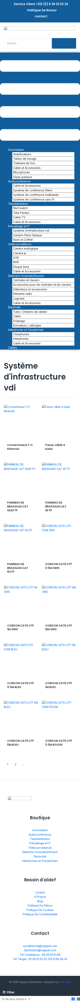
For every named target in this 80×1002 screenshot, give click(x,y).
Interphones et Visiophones (40, 860)
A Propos (40, 896)
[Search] (64, 43)
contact (41, 16)
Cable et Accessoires (27, 303)
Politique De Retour (42, 10)
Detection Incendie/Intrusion (40, 852)
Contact (40, 892)
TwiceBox (65, 981)
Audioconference (40, 834)
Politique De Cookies (40, 910)
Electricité (40, 856)
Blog (40, 901)
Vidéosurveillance (40, 847)
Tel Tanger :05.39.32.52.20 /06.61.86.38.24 (40, 959)
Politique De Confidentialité (40, 914)
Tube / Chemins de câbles (30, 311)
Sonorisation (40, 830)
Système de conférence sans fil (33, 199)
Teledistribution (40, 839)
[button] (40, 101)
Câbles (12, 347)
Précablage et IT (40, 843)
